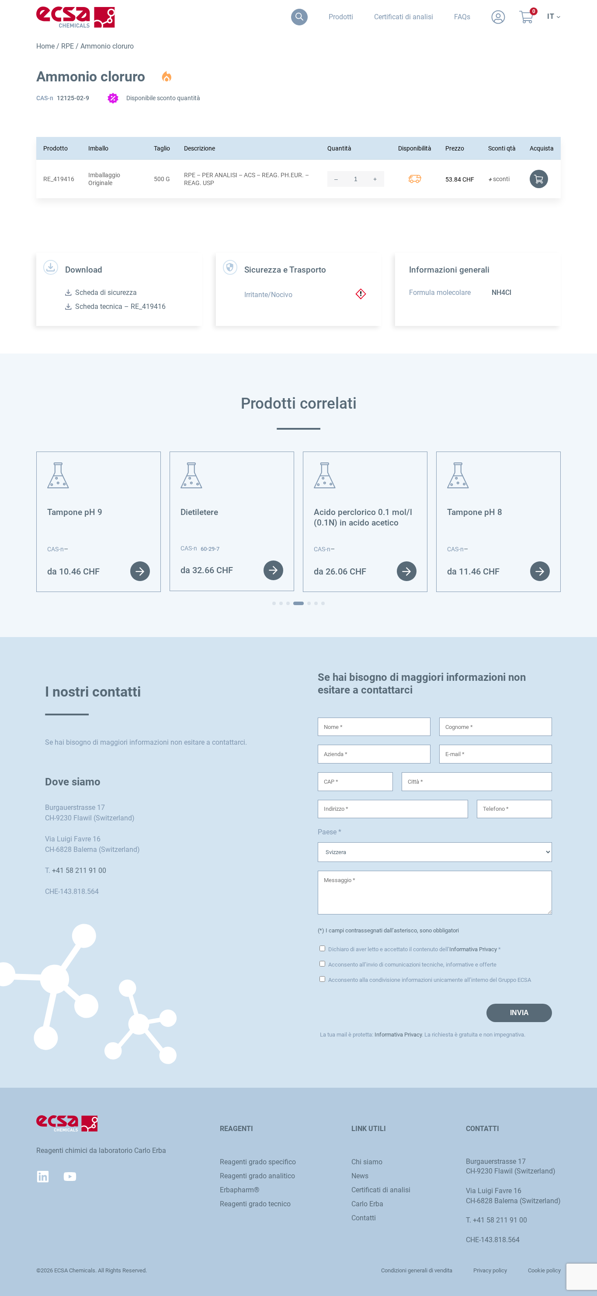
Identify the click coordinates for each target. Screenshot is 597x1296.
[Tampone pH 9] (58, 467)
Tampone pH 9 (74, 512)
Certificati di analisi (380, 1190)
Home (45, 46)
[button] (274, 603)
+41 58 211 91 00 (79, 870)
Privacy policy (490, 1270)
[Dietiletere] (191, 467)
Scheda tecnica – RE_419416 (120, 306)
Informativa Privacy (473, 949)
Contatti (363, 1218)
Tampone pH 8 (474, 512)
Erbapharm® (240, 1190)
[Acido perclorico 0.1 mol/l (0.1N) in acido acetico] (325, 467)
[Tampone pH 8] (458, 467)
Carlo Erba (367, 1204)
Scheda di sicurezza (106, 292)
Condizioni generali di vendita (416, 1270)
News (359, 1176)
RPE (67, 46)
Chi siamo (366, 1162)
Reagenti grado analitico (257, 1176)
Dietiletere (199, 512)
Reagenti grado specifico (258, 1162)
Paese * (329, 832)
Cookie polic (543, 1270)
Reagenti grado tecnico (255, 1204)
